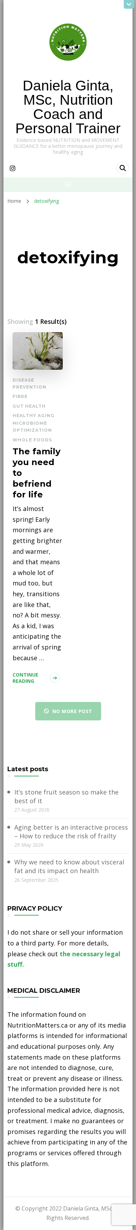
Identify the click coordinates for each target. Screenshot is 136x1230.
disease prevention (29, 383)
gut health (29, 406)
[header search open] (122, 168)
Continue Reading (25, 677)
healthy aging (33, 415)
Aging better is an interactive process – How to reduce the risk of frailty (71, 831)
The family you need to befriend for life (36, 473)
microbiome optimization (32, 427)
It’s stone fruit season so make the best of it (66, 796)
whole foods (32, 439)
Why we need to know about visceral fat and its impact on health (69, 866)
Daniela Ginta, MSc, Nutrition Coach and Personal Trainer (68, 107)
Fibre (20, 396)
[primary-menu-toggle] (68, 184)
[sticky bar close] (129, 4)
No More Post (72, 711)
